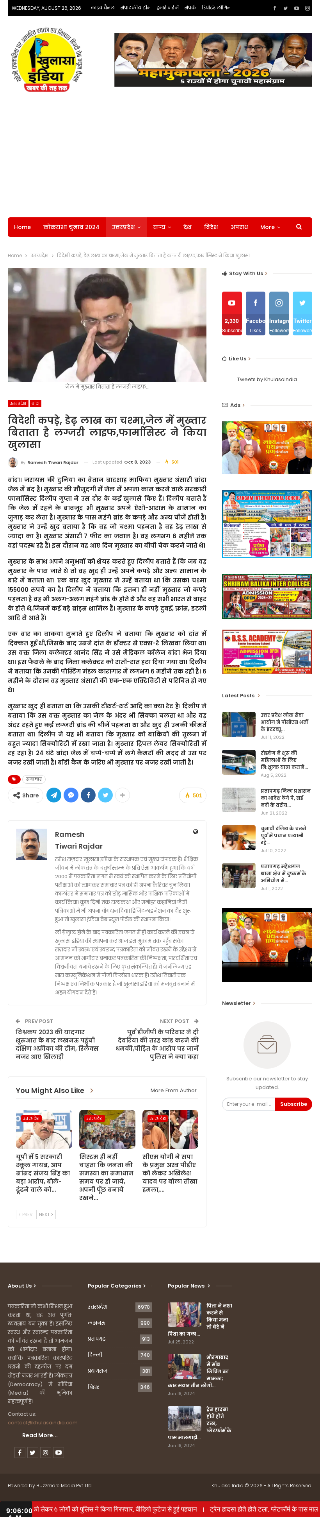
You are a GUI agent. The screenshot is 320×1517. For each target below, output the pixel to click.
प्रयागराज (97, 1371)
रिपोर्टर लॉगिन (216, 7)
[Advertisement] (160, 155)
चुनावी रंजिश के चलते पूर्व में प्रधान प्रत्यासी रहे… (283, 835)
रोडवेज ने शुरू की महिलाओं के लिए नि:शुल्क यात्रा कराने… (284, 760)
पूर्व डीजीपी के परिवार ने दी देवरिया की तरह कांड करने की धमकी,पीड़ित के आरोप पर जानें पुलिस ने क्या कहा (157, 1044)
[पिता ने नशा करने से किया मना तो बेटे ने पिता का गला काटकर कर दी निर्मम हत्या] (184, 1314)
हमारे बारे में (167, 7)
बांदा (36, 404)
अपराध (239, 227)
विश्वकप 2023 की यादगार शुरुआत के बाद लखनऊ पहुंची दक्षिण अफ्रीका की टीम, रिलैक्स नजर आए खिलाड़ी (57, 1044)
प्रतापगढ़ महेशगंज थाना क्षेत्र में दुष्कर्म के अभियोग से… (283, 873)
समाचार (34, 779)
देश (187, 227)
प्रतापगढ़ (96, 1339)
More (267, 227)
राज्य (159, 227)
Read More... (40, 1435)
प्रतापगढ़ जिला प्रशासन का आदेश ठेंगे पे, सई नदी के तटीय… (286, 798)
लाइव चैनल (103, 7)
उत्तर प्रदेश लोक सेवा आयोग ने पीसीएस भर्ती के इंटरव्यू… (284, 722)
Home (22, 227)
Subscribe (293, 1104)
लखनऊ (96, 1323)
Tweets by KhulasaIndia (267, 379)
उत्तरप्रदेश (123, 227)
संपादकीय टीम (136, 7)
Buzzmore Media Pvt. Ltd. (64, 1485)
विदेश (211, 227)
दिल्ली (95, 1355)
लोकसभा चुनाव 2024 (71, 227)
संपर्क (190, 7)
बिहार (94, 1387)
